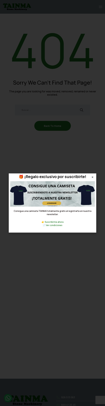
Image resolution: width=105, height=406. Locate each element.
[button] (92, 177)
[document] (52, 203)
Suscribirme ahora (54, 221)
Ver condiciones (54, 225)
